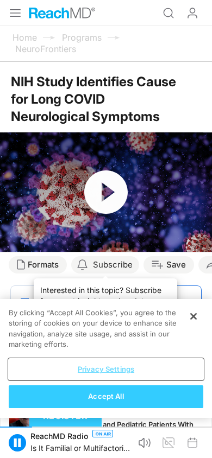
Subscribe (113, 264)
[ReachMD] (62, 13)
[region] (106, 358)
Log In (192, 13)
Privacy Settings (106, 369)
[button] (17, 442)
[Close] (193, 316)
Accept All (105, 396)
